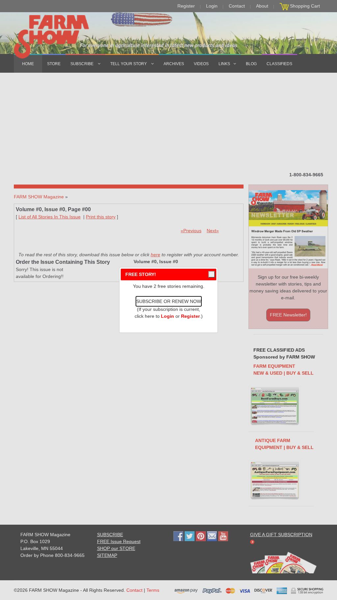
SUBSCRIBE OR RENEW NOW (168, 301)
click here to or (167, 316)
